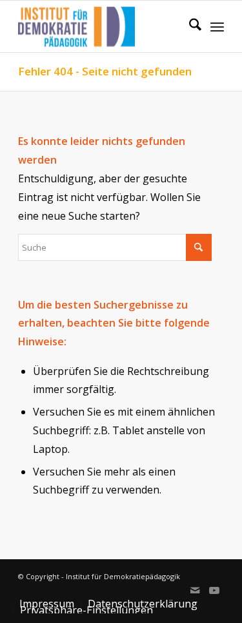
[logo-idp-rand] (100, 26)
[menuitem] (188, 26)
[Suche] (188, 26)
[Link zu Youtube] (214, 590)
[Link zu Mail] (195, 590)
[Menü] (217, 26)
